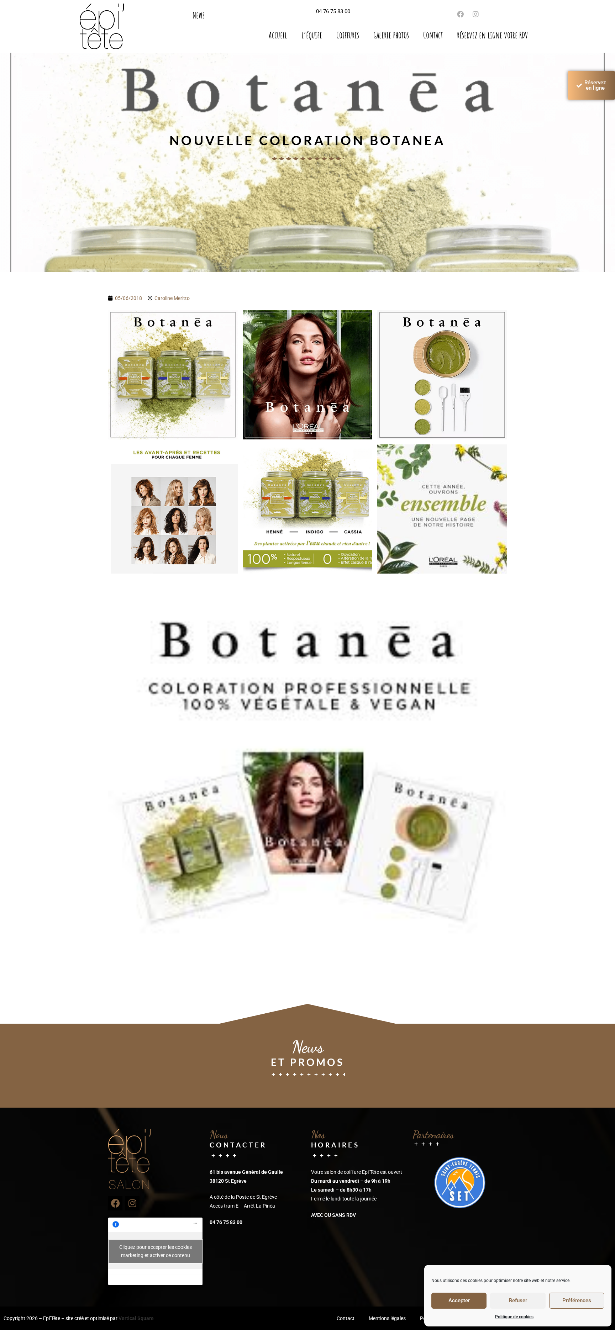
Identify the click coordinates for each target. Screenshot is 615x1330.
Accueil (278, 35)
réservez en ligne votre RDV (492, 35)
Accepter (459, 1300)
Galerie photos (391, 35)
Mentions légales (387, 1318)
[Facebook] (115, 1203)
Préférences (576, 1300)
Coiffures (347, 35)
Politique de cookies (514, 1316)
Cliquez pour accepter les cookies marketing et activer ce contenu (155, 1251)
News (199, 15)
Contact (433, 35)
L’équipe (311, 35)
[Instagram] (475, 14)
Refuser (518, 1300)
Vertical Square (136, 1318)
